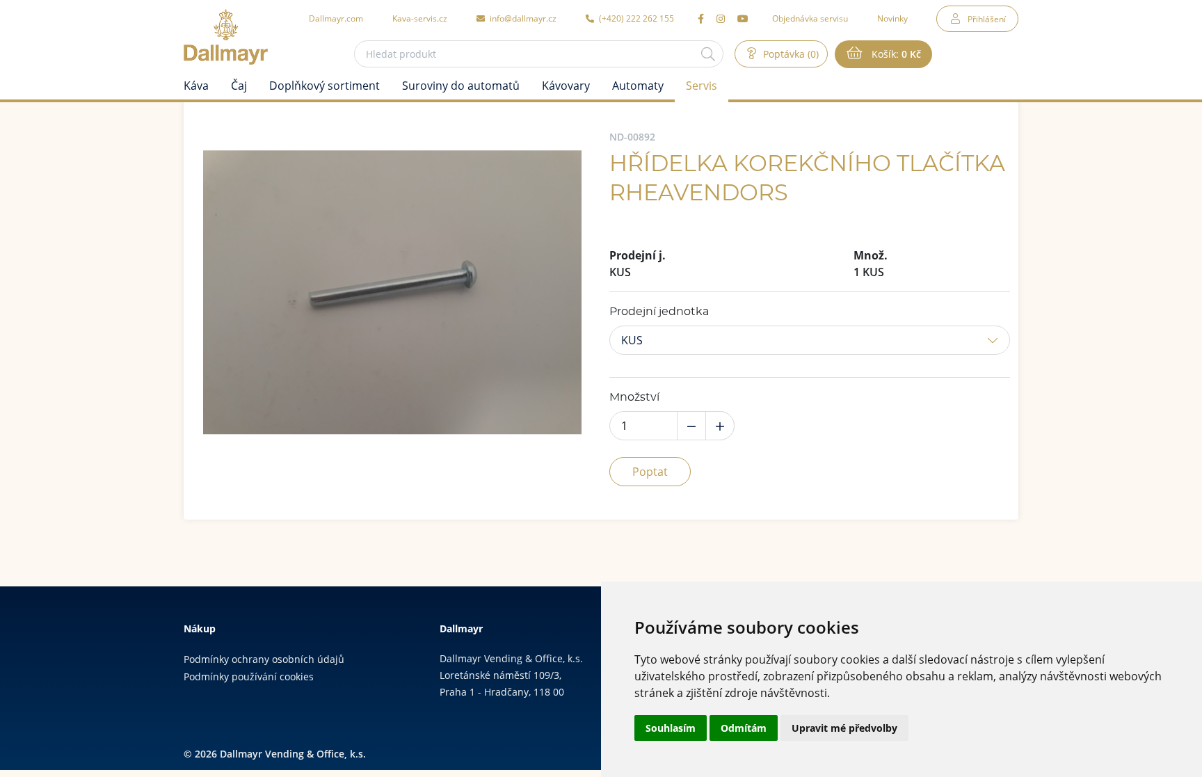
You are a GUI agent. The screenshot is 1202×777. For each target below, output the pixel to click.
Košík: (895, 54)
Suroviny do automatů (461, 85)
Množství (634, 397)
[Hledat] (708, 53)
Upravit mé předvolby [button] (844, 728)
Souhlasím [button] (671, 728)
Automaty (638, 85)
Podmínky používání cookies (249, 676)
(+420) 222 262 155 (635, 18)
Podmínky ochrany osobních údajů (264, 659)
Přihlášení (987, 18)
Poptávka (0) (789, 54)
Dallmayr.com (336, 18)
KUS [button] (632, 340)
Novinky (892, 18)
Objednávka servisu (810, 18)
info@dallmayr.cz (522, 18)
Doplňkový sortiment (324, 85)
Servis (701, 85)
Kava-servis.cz (419, 18)
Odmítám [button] (744, 728)
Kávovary (566, 85)
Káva (196, 85)
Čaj (239, 85)
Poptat (650, 471)
